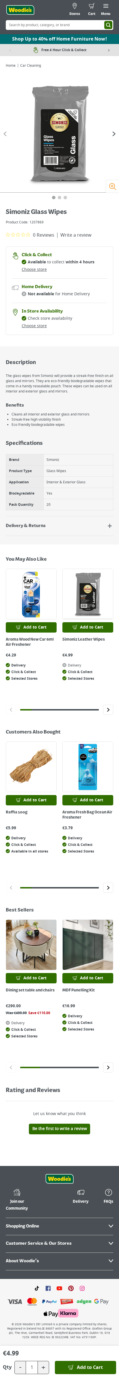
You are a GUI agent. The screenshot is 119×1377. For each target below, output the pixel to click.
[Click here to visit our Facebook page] (48, 1288)
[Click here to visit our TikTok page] (37, 1288)
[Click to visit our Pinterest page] (71, 1288)
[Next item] (109, 50)
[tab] (53, 197)
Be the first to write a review (59, 1129)
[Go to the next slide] (114, 134)
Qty (7, 1367)
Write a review (76, 235)
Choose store (34, 270)
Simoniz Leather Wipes (83, 639)
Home (11, 65)
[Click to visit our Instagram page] (82, 1288)
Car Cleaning (30, 65)
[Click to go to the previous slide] (11, 710)
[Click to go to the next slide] (108, 710)
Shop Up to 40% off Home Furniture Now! (59, 39)
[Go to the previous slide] (5, 134)
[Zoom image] (112, 186)
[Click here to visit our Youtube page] (59, 1288)
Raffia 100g (16, 812)
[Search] (108, 25)
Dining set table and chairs (30, 990)
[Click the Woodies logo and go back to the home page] (20, 10)
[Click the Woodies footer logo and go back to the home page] (59, 1179)
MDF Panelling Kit (78, 990)
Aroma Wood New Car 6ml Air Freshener (30, 642)
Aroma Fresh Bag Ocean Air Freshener (87, 815)
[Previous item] (10, 50)
